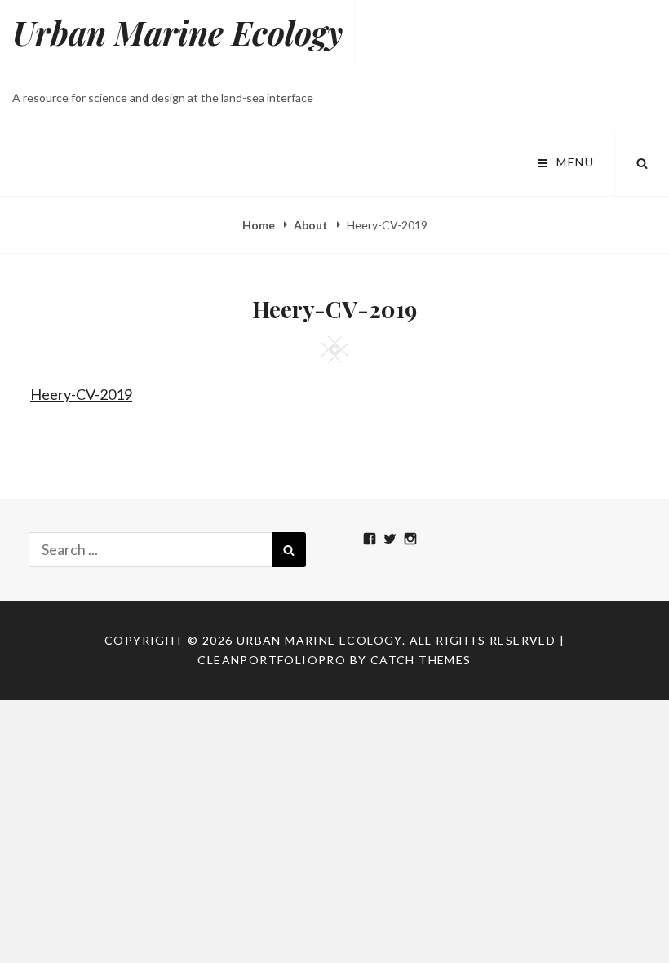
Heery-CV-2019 (81, 394)
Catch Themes (421, 660)
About (312, 225)
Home (259, 225)
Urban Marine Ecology (177, 32)
